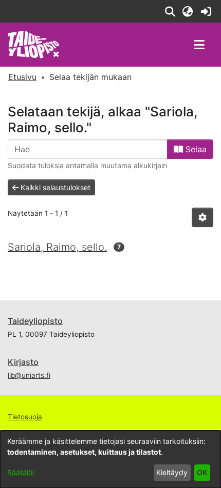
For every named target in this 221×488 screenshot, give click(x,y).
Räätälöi (20, 472)
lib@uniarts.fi (29, 375)
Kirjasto (23, 362)
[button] (169, 11)
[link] (205, 11)
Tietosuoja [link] (25, 417)
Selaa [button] (195, 149)
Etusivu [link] (22, 77)
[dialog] (110, 459)
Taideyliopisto (35, 321)
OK (202, 472)
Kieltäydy (172, 472)
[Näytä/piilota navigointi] (199, 44)
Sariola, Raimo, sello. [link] (57, 247)
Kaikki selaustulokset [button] (54, 187)
